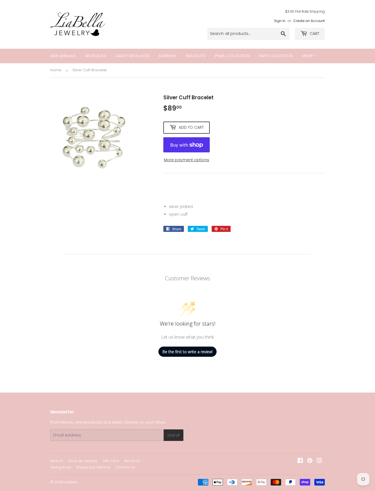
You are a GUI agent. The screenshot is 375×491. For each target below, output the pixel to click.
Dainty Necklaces (132, 56)
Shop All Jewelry (82, 460)
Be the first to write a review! (187, 351)
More (307, 56)
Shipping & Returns (93, 467)
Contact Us (125, 467)
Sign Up (173, 435)
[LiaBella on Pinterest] (310, 461)
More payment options (186, 160)
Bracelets (196, 56)
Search (56, 460)
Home (55, 70)
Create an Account (309, 21)
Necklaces (95, 56)
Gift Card (111, 460)
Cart (314, 33)
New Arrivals (63, 56)
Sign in (280, 21)
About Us (132, 460)
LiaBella (71, 482)
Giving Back (60, 467)
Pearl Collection (232, 56)
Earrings (168, 56)
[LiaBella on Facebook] (300, 461)
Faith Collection (276, 56)
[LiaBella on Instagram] (319, 461)
